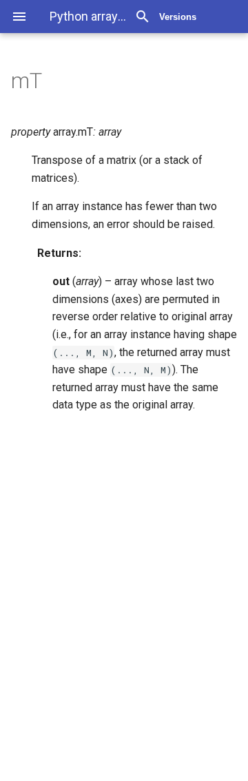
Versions (177, 17)
